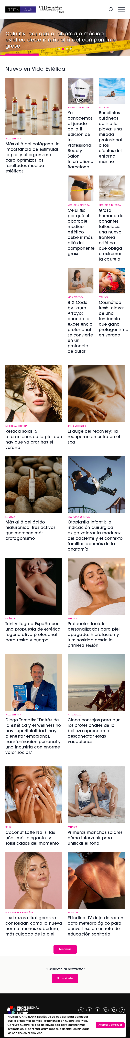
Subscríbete (65, 978)
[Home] (20, 9)
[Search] (111, 9)
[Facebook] (89, 1010)
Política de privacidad (45, 1025)
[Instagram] (105, 1010)
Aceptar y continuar (110, 1025)
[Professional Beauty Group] (23, 1010)
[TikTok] (122, 1010)
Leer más (65, 949)
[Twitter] (81, 1010)
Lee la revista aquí (83, 44)
